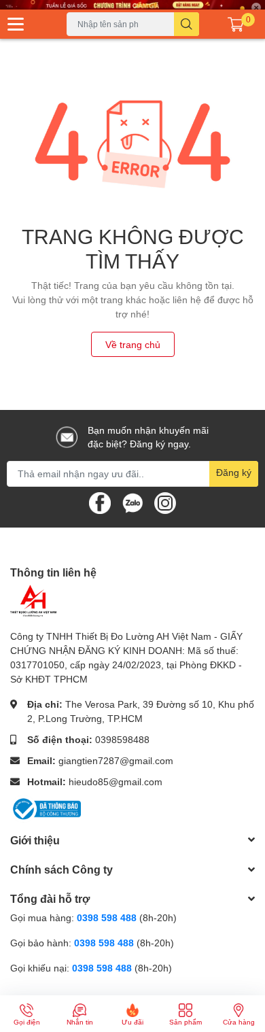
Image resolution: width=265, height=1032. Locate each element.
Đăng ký (233, 472)
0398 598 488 (108, 917)
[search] (186, 24)
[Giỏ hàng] (236, 24)
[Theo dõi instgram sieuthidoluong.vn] (165, 501)
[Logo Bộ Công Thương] (45, 807)
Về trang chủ (132, 344)
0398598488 (122, 739)
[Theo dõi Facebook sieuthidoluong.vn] (100, 501)
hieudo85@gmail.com (115, 781)
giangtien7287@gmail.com (115, 760)
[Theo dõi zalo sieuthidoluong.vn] (132, 501)
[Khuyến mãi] (132, 5)
